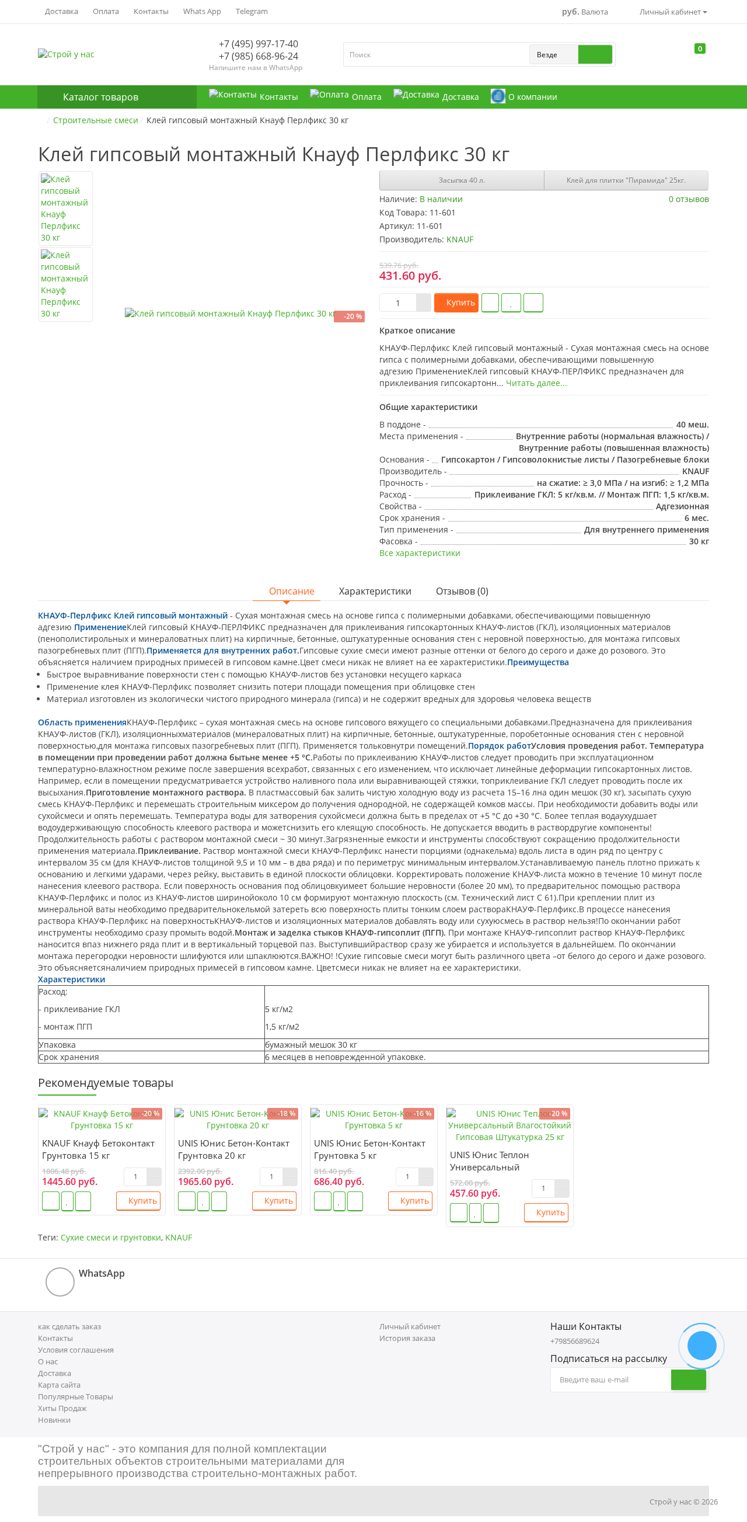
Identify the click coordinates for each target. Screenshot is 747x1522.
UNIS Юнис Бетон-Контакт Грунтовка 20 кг (233, 1149)
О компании (532, 96)
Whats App (201, 11)
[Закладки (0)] (680, 57)
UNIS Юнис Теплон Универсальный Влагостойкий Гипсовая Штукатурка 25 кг (501, 1173)
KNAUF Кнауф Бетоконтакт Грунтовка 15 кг (98, 1149)
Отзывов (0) (462, 591)
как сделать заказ (69, 1326)
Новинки (54, 1420)
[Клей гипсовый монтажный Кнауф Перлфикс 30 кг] (230, 313)
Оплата (105, 11)
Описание (292, 591)
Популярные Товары (75, 1396)
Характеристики (375, 591)
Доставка (60, 11)
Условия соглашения (76, 1349)
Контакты (150, 11)
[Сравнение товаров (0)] (658, 57)
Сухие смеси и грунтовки (111, 1237)
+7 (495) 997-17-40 (257, 43)
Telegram (251, 11)
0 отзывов (689, 198)
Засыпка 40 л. (462, 180)
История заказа (407, 1338)
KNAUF (178, 1237)
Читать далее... (536, 382)
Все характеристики (419, 552)
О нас (48, 1361)
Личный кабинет (410, 1326)
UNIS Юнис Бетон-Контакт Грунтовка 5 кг (369, 1149)
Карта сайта (59, 1384)
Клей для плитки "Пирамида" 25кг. (626, 180)
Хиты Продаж (62, 1408)
